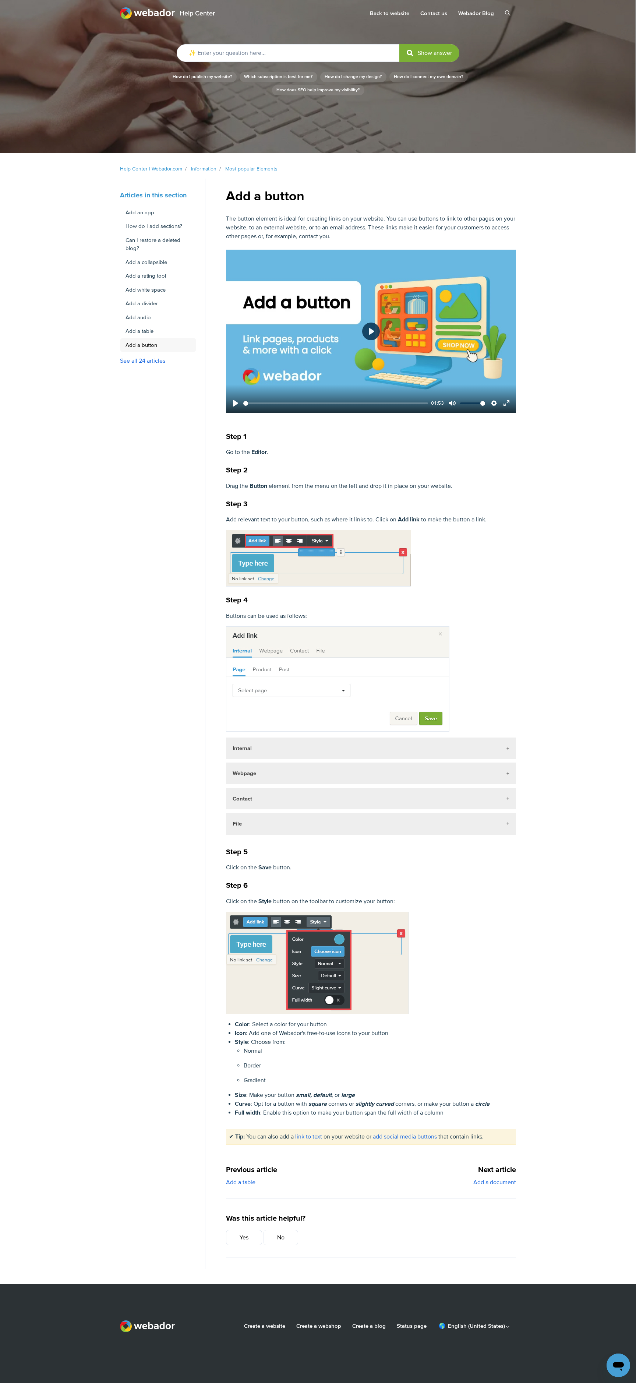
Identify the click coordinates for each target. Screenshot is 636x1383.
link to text (308, 1136)
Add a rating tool (146, 275)
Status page (412, 1326)
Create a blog (369, 1326)
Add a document (494, 1182)
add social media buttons (405, 1136)
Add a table (240, 1182)
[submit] (429, 53)
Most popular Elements (251, 169)
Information (203, 169)
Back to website (389, 13)
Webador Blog (476, 13)
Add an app (140, 212)
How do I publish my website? (202, 77)
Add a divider (142, 303)
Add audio (138, 317)
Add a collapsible (146, 262)
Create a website (264, 1326)
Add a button (141, 345)
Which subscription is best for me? (278, 77)
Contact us (433, 13)
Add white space (146, 289)
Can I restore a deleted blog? (153, 244)
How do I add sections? (154, 226)
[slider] (335, 403)
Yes (244, 1237)
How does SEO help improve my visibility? (318, 90)
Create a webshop (318, 1326)
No (281, 1237)
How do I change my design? (353, 77)
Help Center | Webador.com (151, 169)
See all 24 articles (142, 361)
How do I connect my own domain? (428, 77)
